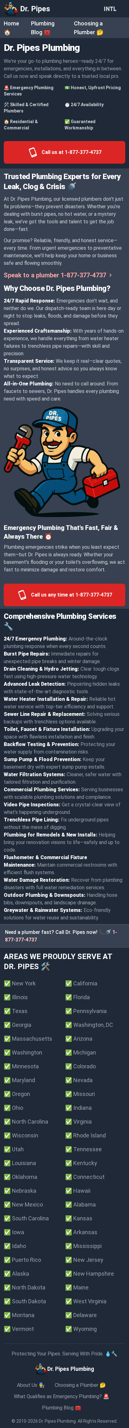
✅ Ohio (13, 1107)
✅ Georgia (17, 1025)
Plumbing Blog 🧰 (61, 1408)
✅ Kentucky (81, 1163)
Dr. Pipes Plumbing (57, 1421)
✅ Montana (19, 1315)
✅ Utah (14, 1149)
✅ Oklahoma (20, 1177)
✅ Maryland (19, 1080)
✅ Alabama (80, 1204)
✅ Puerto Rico (22, 1259)
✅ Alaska (16, 1273)
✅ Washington (23, 1052)
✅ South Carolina (26, 1218)
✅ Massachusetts (28, 1038)
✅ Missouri (80, 1094)
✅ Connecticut (85, 1177)
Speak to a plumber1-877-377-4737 (55, 275)
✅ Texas (16, 1011)
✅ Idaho (15, 1246)
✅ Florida (77, 997)
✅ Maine (77, 1287)
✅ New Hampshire (89, 1273)
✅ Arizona (78, 1038)
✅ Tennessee (83, 1149)
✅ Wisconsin (21, 1135)
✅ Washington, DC (89, 1025)
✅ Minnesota (21, 1066)
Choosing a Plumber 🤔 (80, 1385)
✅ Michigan (80, 1052)
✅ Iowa (14, 1232)
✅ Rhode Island (85, 1135)
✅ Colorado (80, 1066)
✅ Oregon (17, 1094)
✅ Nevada (79, 1080)
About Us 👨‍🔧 (31, 1385)
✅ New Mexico (23, 1204)
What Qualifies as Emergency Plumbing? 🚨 (61, 1396)
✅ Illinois (16, 997)
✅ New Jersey (84, 1259)
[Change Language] (111, 9)
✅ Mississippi (83, 1246)
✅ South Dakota (25, 1301)
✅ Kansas (78, 1218)
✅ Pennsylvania (86, 1011)
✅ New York (20, 983)
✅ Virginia (78, 1121)
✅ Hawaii (77, 1190)
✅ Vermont (19, 1329)
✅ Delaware (81, 1315)
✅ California (81, 983)
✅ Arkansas (81, 1232)
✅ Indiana (78, 1107)
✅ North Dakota (24, 1287)
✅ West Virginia (85, 1301)
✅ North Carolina (26, 1121)
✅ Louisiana (20, 1163)
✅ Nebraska (20, 1190)
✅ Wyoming (81, 1329)
